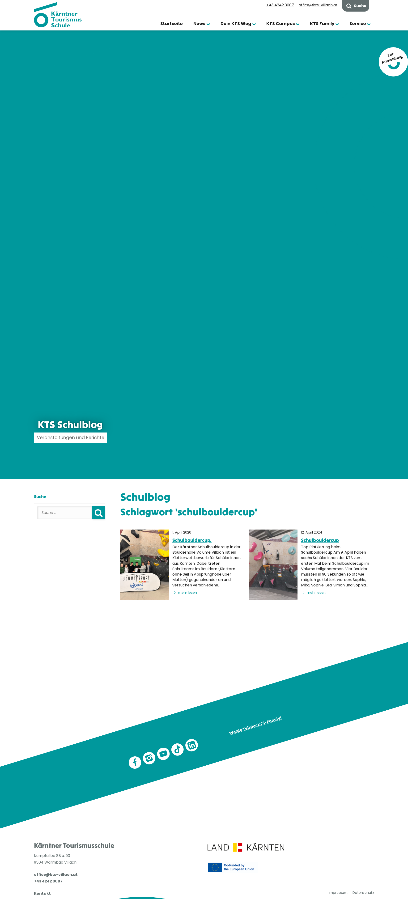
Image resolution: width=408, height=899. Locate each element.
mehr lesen (187, 592)
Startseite (171, 23)
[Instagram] (149, 758)
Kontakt (42, 893)
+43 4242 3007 (280, 5)
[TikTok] (177, 749)
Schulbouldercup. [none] (192, 540)
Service (357, 23)
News (199, 23)
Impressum (338, 892)
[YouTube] (163, 754)
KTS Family (322, 23)
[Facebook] (135, 762)
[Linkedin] (192, 745)
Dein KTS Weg (236, 23)
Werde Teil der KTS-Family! (256, 725)
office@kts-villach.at (318, 5)
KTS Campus (280, 23)
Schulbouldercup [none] (320, 540)
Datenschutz (363, 892)
